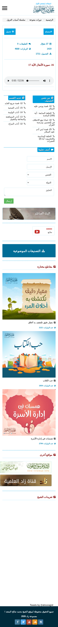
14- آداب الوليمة (15, 112)
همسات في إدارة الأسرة (42, 438)
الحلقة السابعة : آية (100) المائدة (44, 114)
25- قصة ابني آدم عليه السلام (45, 130)
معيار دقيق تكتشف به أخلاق (40, 322)
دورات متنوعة (35, 20)
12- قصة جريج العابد (14, 103)
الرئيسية (49, 20)
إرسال (9, 201)
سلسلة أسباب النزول (16, 20)
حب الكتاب (48, 380)
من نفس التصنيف (47, 99)
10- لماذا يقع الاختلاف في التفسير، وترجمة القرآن (44, 122)
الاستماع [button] (48, 32)
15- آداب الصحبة (15, 108)
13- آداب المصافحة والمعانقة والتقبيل (16, 118)
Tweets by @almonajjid (41, 605)
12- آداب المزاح (16, 124)
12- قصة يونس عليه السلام (44, 107)
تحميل (8, 32)
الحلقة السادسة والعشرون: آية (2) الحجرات (46, 138)
